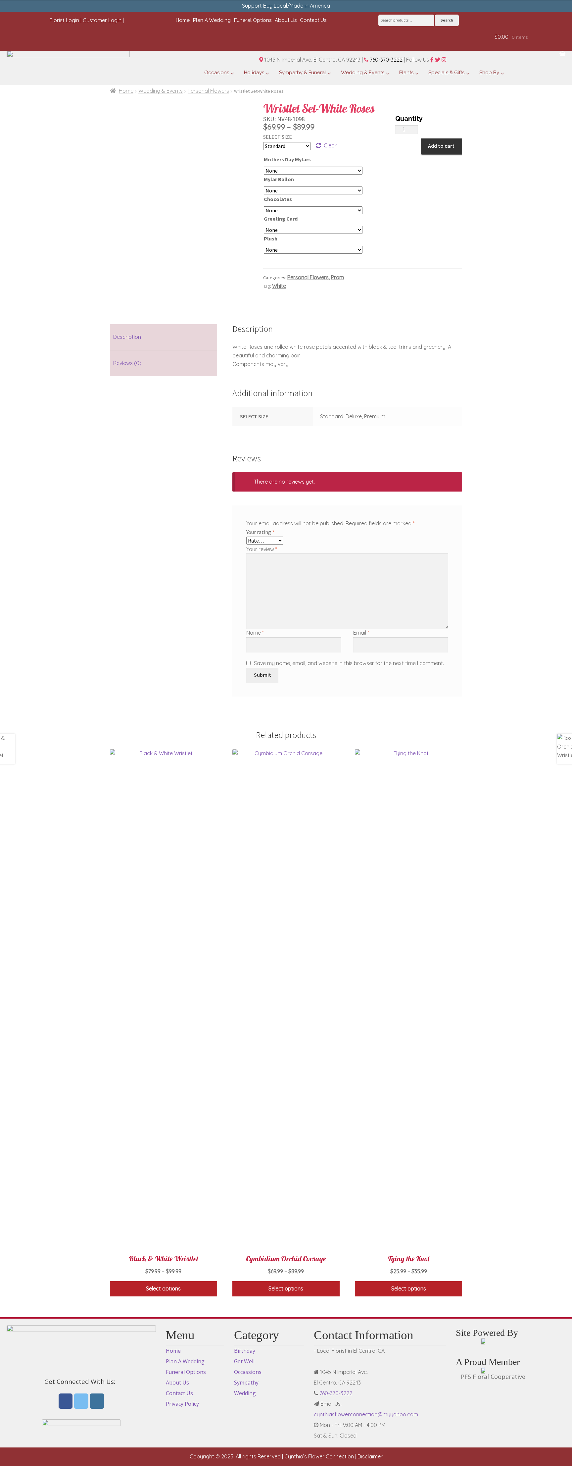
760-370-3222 (385, 59)
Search (447, 20)
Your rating (260, 532)
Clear (330, 145)
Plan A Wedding (185, 1361)
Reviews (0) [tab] (127, 363)
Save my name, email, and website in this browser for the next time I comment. (349, 663)
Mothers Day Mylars (287, 159)
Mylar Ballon (279, 179)
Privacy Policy (182, 1403)
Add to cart (441, 145)
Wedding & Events (160, 90)
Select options (163, 1288)
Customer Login (102, 20)
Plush (270, 238)
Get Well (244, 1361)
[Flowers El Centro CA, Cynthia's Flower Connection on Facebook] (66, 1401)
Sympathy (246, 1382)
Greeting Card (281, 218)
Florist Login (64, 20)
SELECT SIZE (277, 136)
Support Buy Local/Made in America (286, 5)
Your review (261, 549)
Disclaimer (370, 1456)
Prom (337, 277)
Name (255, 632)
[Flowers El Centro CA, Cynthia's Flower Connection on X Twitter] (81, 1401)
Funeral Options (186, 1372)
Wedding (245, 1393)
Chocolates (278, 199)
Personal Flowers (208, 90)
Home (126, 90)
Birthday (244, 1350)
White (279, 286)
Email (361, 632)
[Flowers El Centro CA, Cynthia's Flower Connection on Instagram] (97, 1401)
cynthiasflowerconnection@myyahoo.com (366, 1414)
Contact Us (179, 1393)
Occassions (248, 1372)
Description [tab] (127, 337)
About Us (177, 1382)
